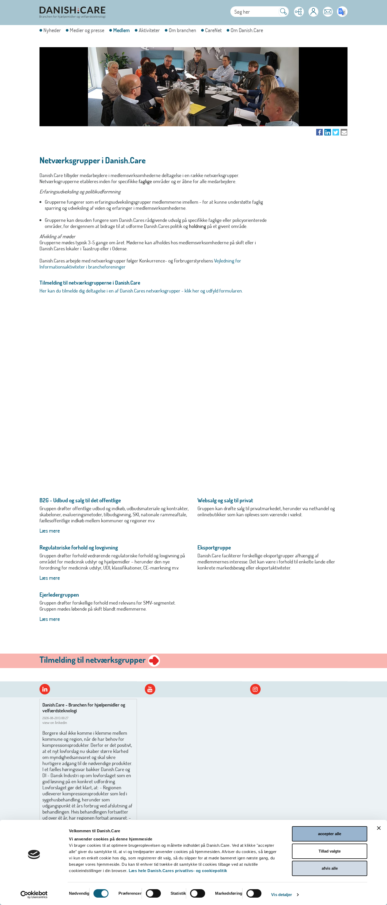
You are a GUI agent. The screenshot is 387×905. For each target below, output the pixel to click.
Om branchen (182, 30)
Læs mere (49, 530)
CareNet (213, 30)
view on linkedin (54, 722)
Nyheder (52, 30)
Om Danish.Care (247, 30)
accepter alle (329, 833)
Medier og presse (87, 30)
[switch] (153, 893)
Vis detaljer (281, 894)
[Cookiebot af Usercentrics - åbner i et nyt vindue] (34, 895)
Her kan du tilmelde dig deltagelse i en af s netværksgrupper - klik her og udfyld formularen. (141, 290)
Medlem (121, 30)
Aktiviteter (149, 30)
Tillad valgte (330, 851)
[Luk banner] (379, 828)
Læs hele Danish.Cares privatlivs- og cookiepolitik (178, 870)
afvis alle (330, 868)
